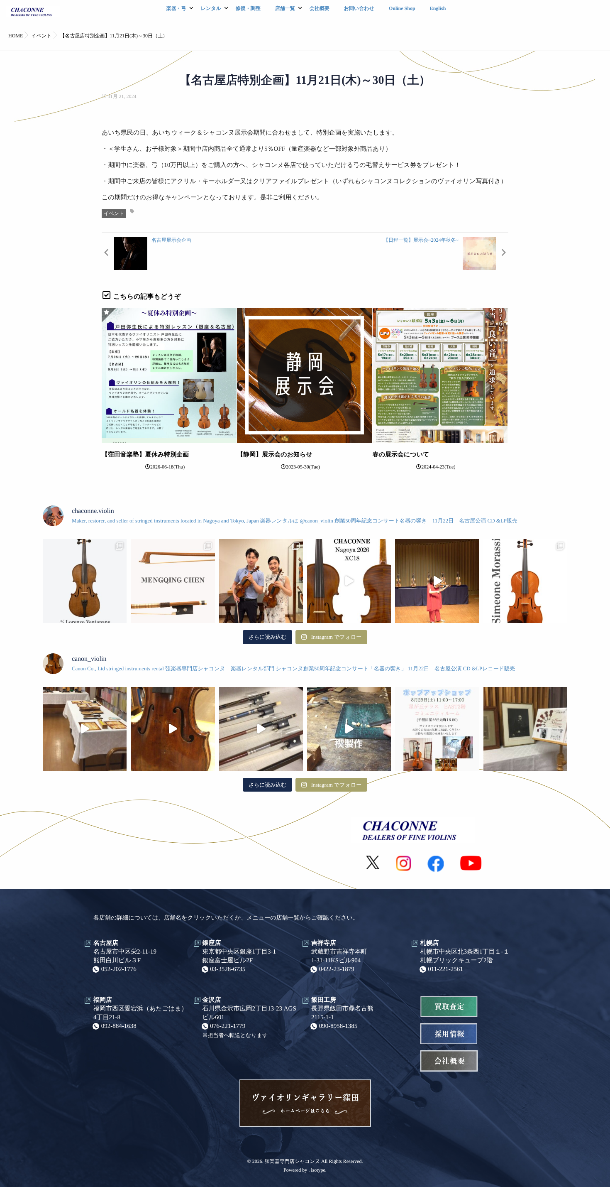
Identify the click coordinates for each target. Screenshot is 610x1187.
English (438, 8)
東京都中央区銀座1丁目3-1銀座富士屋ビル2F (239, 956)
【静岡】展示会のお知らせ (274, 454)
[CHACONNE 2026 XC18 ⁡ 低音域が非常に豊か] (349, 581)
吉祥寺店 (323, 943)
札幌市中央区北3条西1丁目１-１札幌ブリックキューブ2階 (465, 956)
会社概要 (319, 8)
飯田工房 (323, 1000)
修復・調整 (248, 8)
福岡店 (102, 1000)
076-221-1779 (227, 1026)
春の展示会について (401, 454)
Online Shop (402, 8)
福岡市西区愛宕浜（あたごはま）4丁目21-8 (140, 1013)
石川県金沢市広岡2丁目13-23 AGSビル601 (249, 1013)
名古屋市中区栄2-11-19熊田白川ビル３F (124, 956)
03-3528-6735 (227, 969)
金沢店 (212, 1000)
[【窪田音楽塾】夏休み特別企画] (169, 375)
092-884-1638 (119, 1026)
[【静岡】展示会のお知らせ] (304, 375)
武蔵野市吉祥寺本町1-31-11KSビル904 (339, 956)
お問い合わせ (359, 8)
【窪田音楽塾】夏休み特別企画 (145, 454)
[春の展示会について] (440, 375)
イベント (114, 213)
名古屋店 (105, 943)
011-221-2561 (445, 969)
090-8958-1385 (338, 1026)
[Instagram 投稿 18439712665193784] (261, 729)
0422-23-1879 (336, 969)
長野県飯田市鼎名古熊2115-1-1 (342, 1013)
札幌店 (429, 943)
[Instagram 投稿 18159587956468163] (349, 729)
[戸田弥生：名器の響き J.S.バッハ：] (437, 581)
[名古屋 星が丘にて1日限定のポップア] (437, 729)
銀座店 (212, 943)
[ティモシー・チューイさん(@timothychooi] (261, 581)
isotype (318, 1170)
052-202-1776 (119, 969)
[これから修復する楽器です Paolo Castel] (173, 729)
